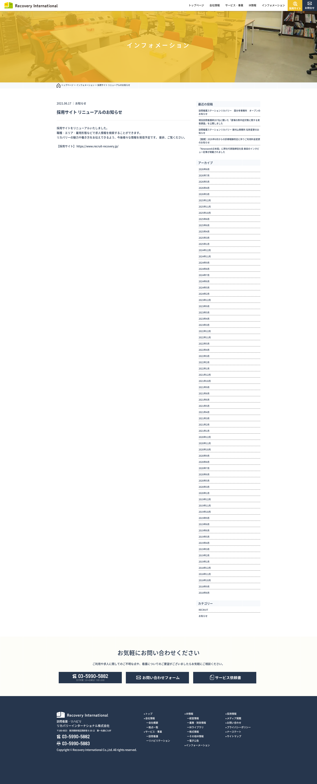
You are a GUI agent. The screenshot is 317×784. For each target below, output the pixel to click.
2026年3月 (204, 194)
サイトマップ (234, 736)
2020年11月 (205, 443)
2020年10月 (205, 449)
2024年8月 (204, 269)
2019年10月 (205, 511)
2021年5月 (204, 406)
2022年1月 (204, 368)
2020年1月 (204, 493)
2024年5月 (204, 287)
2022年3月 (204, 356)
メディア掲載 (234, 718)
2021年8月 (204, 393)
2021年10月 (205, 381)
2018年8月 (204, 592)
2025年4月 (204, 231)
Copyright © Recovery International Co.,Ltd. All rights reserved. (97, 750)
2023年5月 (204, 312)
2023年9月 (204, 306)
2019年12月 (205, 499)
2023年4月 (204, 318)
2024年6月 (204, 281)
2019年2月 (204, 555)
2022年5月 (204, 343)
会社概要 (153, 722)
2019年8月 (204, 524)
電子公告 (194, 740)
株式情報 (194, 731)
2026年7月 (204, 175)
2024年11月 (205, 256)
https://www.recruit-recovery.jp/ (97, 146)
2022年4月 (204, 350)
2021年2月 (204, 424)
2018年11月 (205, 574)
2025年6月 (204, 225)
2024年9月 (204, 262)
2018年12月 (205, 567)
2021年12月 (205, 374)
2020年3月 (204, 487)
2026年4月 (204, 188)
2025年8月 (204, 219)
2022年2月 (204, 362)
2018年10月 (205, 580)
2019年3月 (204, 549)
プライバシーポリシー (239, 727)
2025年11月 (205, 206)
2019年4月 (204, 543)
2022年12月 (205, 331)
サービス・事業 (234, 5)
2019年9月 (204, 518)
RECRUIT (203, 609)
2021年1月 (204, 430)
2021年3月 (204, 418)
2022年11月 (205, 337)
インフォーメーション (198, 745)
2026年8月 (204, 169)
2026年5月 (204, 181)
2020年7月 (204, 468)
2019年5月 (204, 536)
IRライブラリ (196, 727)
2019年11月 (205, 505)
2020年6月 (204, 474)
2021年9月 (204, 387)
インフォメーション (273, 5)
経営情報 (194, 718)
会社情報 (214, 5)
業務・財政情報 (197, 722)
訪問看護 (153, 736)
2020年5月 (204, 480)
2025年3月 (204, 237)
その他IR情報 (196, 736)
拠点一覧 (153, 727)
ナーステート (234, 731)
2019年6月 (204, 530)
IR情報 (252, 5)
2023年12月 (205, 300)
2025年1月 (204, 244)
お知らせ (80, 103)
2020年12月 (205, 437)
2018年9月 (204, 586)
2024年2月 (204, 293)
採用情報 (231, 713)
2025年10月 (205, 213)
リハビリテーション (159, 740)
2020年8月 (204, 462)
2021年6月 (204, 399)
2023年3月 (204, 325)
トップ (148, 713)
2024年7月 (204, 275)
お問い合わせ (234, 722)
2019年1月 (204, 561)
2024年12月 (205, 250)
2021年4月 (204, 412)
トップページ (196, 5)
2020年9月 (204, 455)
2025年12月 (205, 200)
